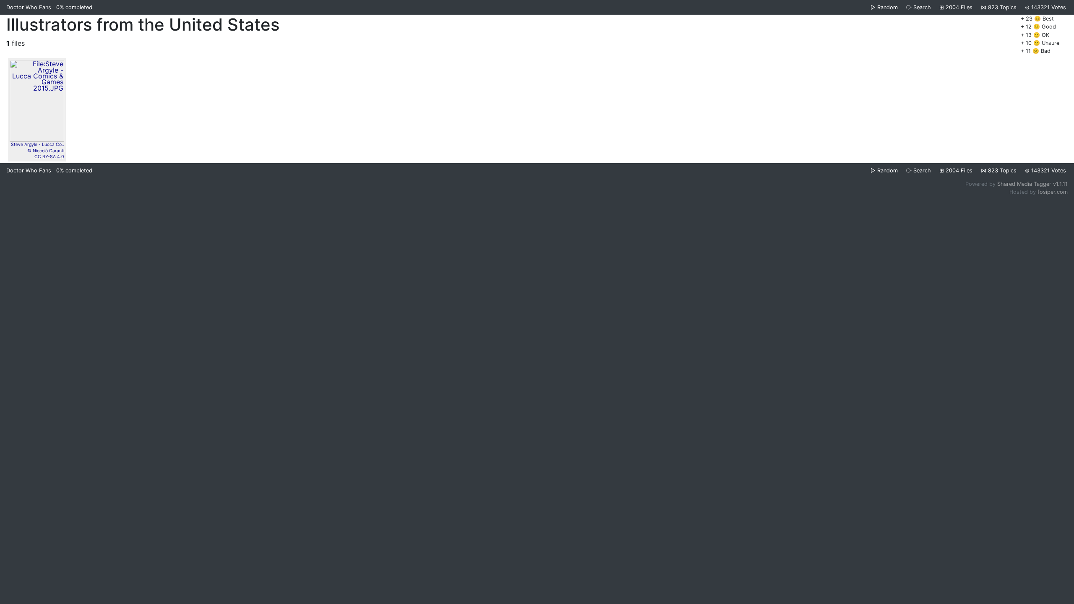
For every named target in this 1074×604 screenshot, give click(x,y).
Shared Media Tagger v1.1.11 (1032, 184)
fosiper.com (1053, 192)
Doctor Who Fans (28, 7)
